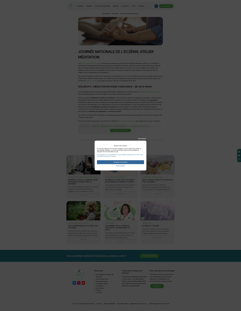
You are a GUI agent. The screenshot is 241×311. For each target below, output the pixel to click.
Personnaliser (120, 166)
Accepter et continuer (120, 162)
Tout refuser (142, 138)
